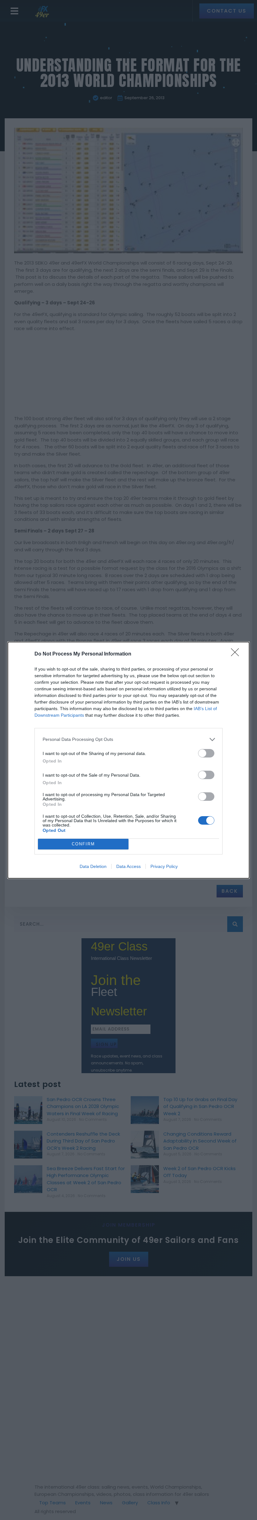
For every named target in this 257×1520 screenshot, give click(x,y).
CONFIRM (83, 844)
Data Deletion (93, 866)
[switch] (206, 753)
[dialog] (128, 760)
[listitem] (128, 739)
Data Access (128, 866)
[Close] (237, 654)
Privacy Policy (164, 866)
